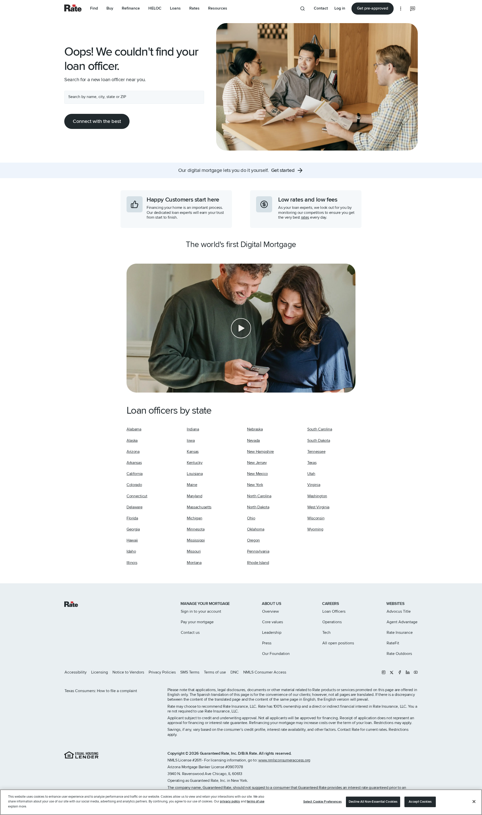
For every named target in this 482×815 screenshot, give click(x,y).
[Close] (473, 801)
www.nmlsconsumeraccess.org (284, 760)
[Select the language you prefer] (413, 9)
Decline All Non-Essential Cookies (373, 802)
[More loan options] (401, 9)
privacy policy (230, 802)
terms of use (255, 802)
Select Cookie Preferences (322, 802)
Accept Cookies (420, 802)
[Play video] (241, 328)
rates (305, 217)
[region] (241, 802)
